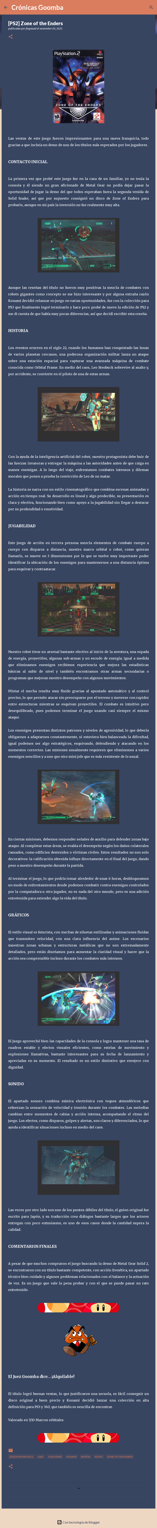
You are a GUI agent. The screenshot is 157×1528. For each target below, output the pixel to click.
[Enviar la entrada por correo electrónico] (10, 1451)
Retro (99, 1456)
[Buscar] (151, 7)
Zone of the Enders (119, 1456)
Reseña (85, 1456)
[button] (10, 37)
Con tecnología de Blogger (81, 1522)
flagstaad (55, 1456)
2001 (41, 1456)
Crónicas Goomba (37, 7)
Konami (71, 1456)
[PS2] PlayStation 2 (21, 1456)
